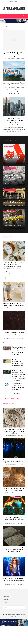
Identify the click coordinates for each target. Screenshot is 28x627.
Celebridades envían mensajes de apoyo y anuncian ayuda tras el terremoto (14, 580)
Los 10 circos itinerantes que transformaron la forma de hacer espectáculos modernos (14, 519)
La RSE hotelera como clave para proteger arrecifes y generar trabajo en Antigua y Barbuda (18, 374)
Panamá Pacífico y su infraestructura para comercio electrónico (14, 120)
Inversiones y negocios (10, 146)
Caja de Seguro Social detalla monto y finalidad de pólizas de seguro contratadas (18, 387)
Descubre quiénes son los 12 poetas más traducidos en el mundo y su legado (14, 549)
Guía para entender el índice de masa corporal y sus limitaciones (13, 304)
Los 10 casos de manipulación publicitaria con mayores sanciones (18, 362)
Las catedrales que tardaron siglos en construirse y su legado (14, 489)
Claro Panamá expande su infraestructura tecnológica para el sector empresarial (14, 54)
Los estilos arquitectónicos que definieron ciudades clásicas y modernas (14, 431)
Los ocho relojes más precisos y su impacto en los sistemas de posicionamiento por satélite (14, 264)
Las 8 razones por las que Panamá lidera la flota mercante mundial (14, 84)
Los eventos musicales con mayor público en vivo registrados (14, 461)
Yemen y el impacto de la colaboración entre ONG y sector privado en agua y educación (18, 350)
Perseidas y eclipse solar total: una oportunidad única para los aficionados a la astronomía (14, 334)
